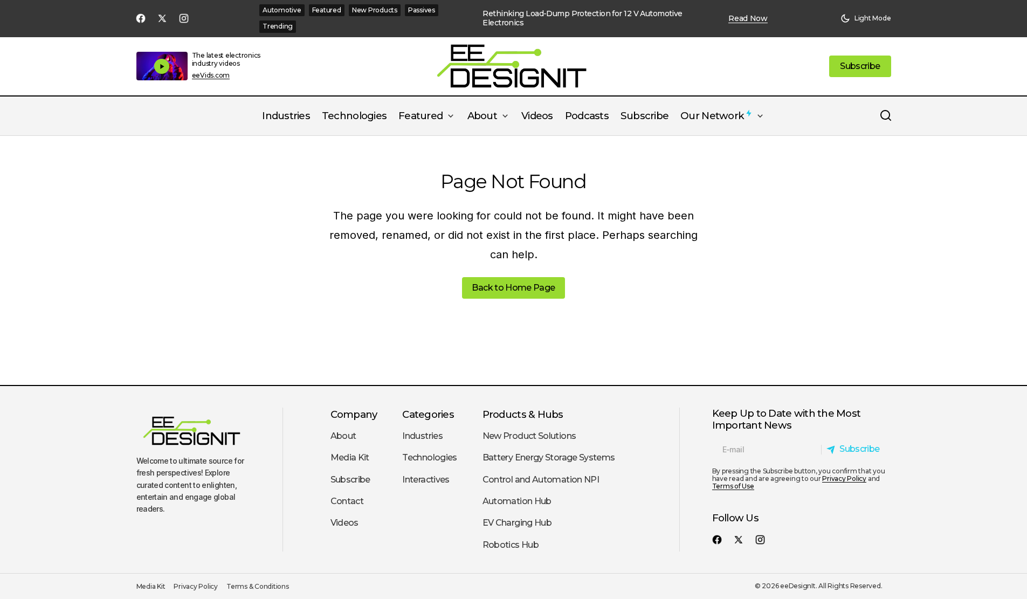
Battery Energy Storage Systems (549, 457)
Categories (428, 414)
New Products (374, 10)
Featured (326, 10)
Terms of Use (733, 486)
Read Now (748, 18)
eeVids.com (211, 75)
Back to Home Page (513, 288)
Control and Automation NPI (541, 479)
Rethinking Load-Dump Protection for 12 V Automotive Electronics (582, 18)
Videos (344, 523)
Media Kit (349, 457)
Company (353, 414)
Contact (347, 501)
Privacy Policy (844, 478)
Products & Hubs (523, 414)
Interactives (425, 479)
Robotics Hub (511, 545)
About (343, 436)
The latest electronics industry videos (226, 59)
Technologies (429, 457)
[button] (865, 18)
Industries (422, 436)
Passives (421, 10)
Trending (278, 26)
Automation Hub (517, 501)
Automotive (282, 10)
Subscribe (350, 479)
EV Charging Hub (517, 523)
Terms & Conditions (257, 586)
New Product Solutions (529, 436)
